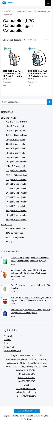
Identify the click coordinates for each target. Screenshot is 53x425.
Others (9, 242)
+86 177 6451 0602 (26, 378)
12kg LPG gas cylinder (16, 171)
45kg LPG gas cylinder (16, 211)
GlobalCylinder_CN (12, 350)
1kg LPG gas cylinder (15, 126)
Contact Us (9, 347)
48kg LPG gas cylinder (16, 215)
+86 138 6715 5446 (26, 374)
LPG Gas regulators (15, 237)
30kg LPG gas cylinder (16, 202)
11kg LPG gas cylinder (16, 166)
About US (8, 336)
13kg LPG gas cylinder (16, 180)
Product (7, 340)
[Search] (49, 102)
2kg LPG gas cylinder (15, 131)
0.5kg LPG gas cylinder (16, 122)
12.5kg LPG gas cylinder (17, 175)
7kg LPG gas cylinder (15, 153)
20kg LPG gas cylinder (16, 193)
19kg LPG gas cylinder (16, 188)
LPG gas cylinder (8, 118)
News (6, 343)
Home (5, 11)
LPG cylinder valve (14, 233)
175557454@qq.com (26, 396)
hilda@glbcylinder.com (26, 389)
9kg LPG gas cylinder (15, 157)
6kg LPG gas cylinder (15, 148)
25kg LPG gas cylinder (16, 197)
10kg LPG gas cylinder (16, 162)
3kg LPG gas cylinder (15, 139)
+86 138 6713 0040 (26, 381)
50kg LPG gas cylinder (16, 219)
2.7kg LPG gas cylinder (16, 135)
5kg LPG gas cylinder (15, 144)
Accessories (6, 224)
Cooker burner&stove (15, 228)
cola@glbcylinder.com (26, 392)
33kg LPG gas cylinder (16, 206)
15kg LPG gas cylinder (16, 184)
